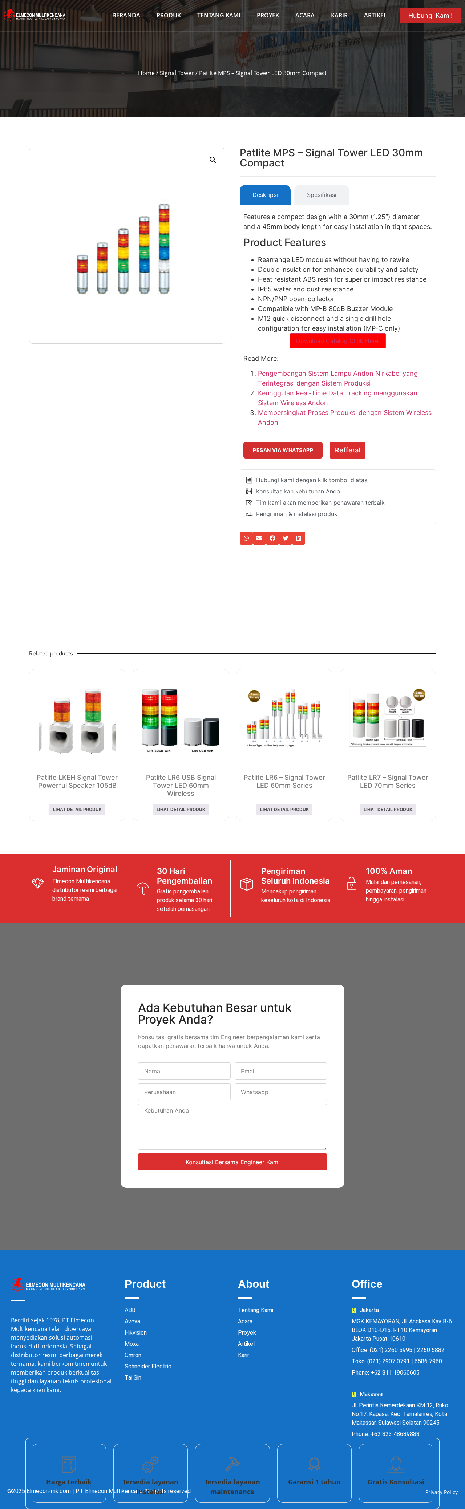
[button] (212, 159)
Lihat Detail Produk (77, 809)
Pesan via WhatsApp (283, 450)
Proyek (268, 15)
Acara (305, 15)
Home (146, 73)
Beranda (126, 15)
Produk (169, 15)
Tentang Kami (218, 15)
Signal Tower (177, 73)
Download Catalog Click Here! (338, 340)
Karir (339, 15)
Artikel (375, 15)
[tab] (265, 195)
